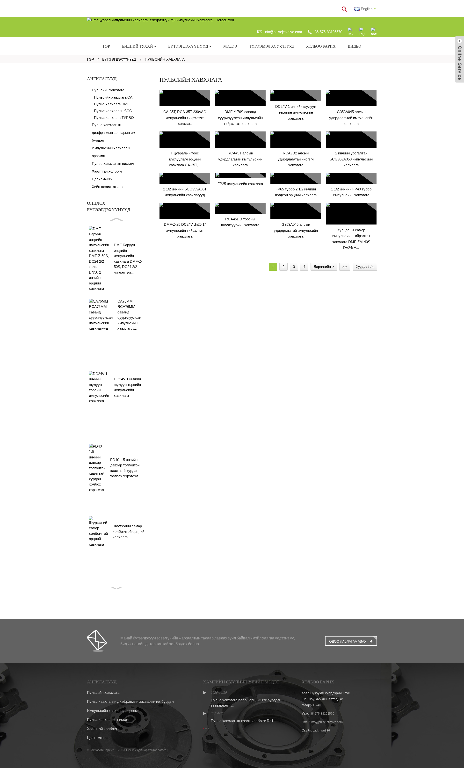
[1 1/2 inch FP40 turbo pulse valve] (351, 178)
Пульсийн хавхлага (165, 59)
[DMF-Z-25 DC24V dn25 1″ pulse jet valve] (185, 211)
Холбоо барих (321, 46)
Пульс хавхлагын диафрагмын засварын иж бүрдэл (113, 132)
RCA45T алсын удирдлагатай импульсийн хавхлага (240, 159)
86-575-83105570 (328, 32)
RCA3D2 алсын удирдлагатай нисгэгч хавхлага (296, 159)
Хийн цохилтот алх (107, 187)
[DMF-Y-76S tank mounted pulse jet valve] (240, 98)
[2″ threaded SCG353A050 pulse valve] (351, 139)
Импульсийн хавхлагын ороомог (111, 152)
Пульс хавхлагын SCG (113, 111)
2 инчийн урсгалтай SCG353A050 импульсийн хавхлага (351, 159)
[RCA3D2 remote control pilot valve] (295, 139)
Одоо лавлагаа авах (347, 641)
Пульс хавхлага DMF (112, 104)
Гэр (106, 46)
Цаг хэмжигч (102, 179)
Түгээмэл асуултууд (271, 46)
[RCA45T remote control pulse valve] (240, 139)
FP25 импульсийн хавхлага (240, 184)
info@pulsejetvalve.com (283, 32)
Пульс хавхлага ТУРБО (114, 118)
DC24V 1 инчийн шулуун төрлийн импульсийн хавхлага (295, 112)
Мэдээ (230, 46)
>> (344, 267)
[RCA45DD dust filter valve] (240, 208)
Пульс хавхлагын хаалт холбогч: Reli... (243, 721)
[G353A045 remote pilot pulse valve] (351, 98)
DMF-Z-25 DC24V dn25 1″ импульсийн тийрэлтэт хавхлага (185, 230)
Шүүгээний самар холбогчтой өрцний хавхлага (128, 531)
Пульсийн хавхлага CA (113, 97)
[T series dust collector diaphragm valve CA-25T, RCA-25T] (185, 139)
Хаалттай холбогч (107, 171)
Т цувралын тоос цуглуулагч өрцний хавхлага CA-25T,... (185, 159)
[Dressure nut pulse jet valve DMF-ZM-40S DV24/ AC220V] (351, 214)
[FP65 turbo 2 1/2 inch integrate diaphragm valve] (295, 178)
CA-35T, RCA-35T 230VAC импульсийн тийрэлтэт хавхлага (184, 118)
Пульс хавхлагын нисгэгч (113, 163)
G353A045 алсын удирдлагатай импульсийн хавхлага (351, 118)
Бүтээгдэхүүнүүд (188, 46)
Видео (354, 46)
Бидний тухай (137, 46)
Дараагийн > (324, 267)
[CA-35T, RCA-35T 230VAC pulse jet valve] (185, 98)
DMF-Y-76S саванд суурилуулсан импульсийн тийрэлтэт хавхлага (240, 118)
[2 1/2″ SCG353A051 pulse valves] (185, 178)
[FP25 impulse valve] (240, 175)
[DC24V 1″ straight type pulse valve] (295, 95)
